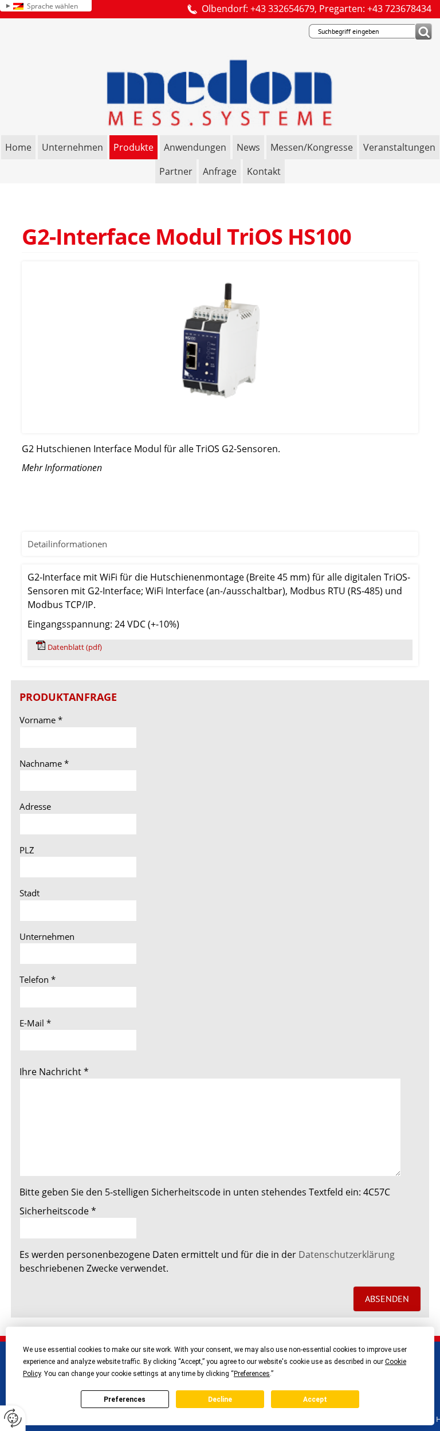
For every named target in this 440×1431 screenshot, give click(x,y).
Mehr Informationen (62, 467)
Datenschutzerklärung (346, 1254)
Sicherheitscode (57, 1211)
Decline (220, 1399)
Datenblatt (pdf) (75, 647)
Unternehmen (46, 936)
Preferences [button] (252, 1374)
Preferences (125, 1399)
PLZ (26, 850)
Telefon (37, 979)
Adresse (35, 806)
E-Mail (35, 1023)
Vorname (40, 720)
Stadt (29, 893)
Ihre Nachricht (54, 1071)
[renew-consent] (13, 1418)
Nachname (44, 763)
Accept (315, 1399)
